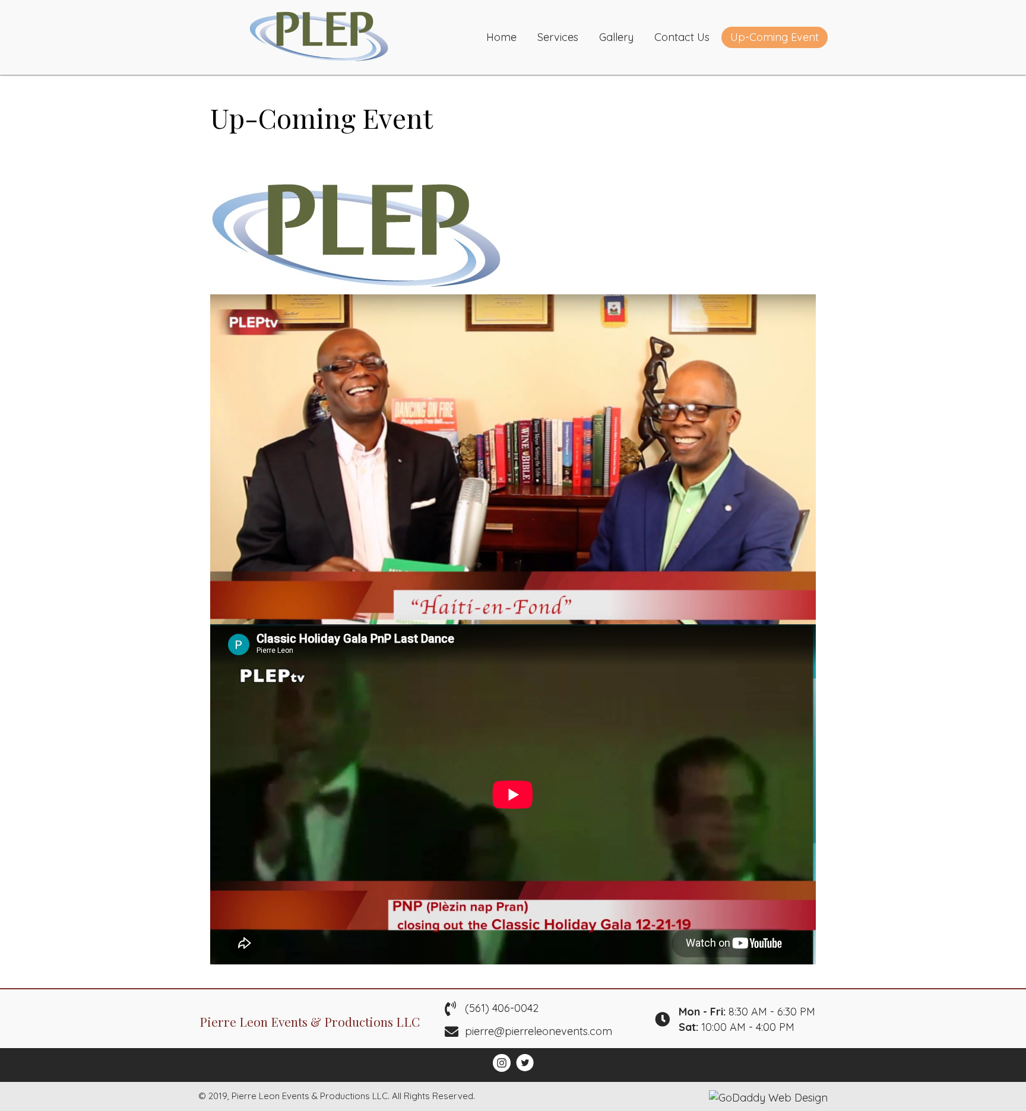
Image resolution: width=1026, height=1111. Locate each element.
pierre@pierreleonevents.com (538, 1031)
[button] (502, 1063)
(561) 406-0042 (502, 1008)
